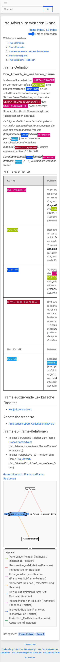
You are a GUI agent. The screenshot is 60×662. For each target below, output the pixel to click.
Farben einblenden (46, 34)
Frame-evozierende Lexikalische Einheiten (29, 51)
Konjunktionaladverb (20, 409)
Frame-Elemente (16, 47)
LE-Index (51, 29)
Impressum (30, 657)
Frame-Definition (16, 43)
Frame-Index (36, 29)
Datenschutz (30, 644)
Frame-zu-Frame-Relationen (22, 60)
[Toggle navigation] (5, 3)
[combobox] (22, 9)
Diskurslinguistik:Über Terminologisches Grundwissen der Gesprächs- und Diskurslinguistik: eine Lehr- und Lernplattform (30, 651)
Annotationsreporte (18, 55)
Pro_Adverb (24, 459)
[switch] (31, 34)
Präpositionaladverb (20, 442)
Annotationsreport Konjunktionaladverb (31, 423)
